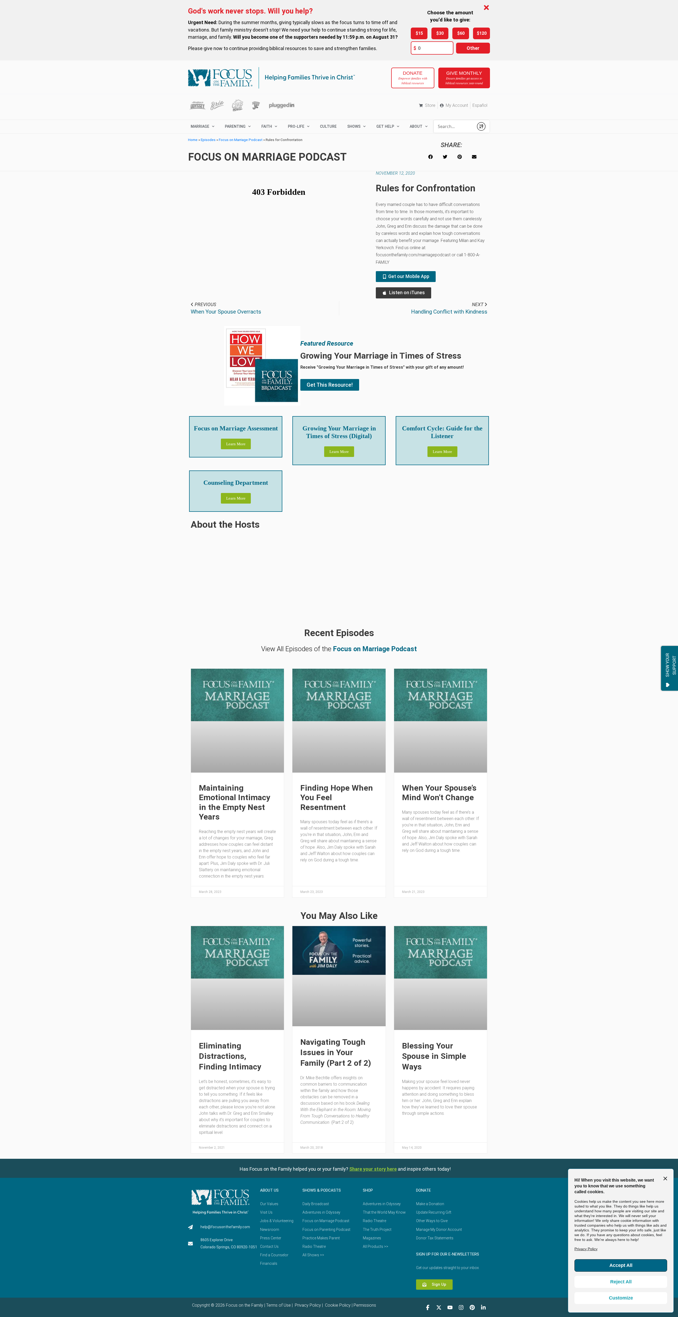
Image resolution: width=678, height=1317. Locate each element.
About (416, 126)
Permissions (365, 1305)
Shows (353, 126)
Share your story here (373, 1169)
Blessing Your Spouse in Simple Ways (434, 1056)
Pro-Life (296, 126)
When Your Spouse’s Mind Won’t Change (439, 792)
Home (193, 140)
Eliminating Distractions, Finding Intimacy (230, 1056)
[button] (430, 157)
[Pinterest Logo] (472, 1307)
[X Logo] (438, 1307)
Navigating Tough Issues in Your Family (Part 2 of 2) (335, 1052)
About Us (269, 1190)
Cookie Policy (337, 1305)
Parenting (235, 126)
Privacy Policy (307, 1305)
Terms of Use (278, 1305)
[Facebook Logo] (427, 1307)
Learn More (236, 444)
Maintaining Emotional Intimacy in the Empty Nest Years (234, 802)
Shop (368, 1190)
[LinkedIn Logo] (483, 1307)
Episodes (208, 140)
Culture (328, 126)
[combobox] (454, 126)
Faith (266, 126)
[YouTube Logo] (450, 1307)
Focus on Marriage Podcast (240, 140)
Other (473, 48)
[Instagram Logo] (461, 1307)
